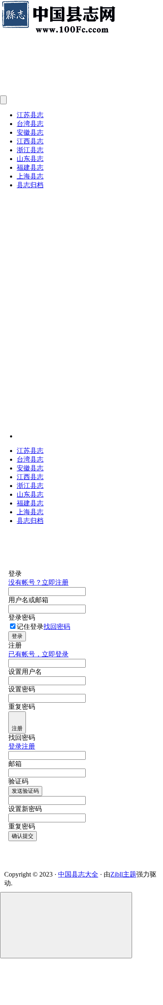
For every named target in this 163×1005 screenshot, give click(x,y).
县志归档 (30, 184)
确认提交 (22, 836)
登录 (17, 636)
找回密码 (56, 626)
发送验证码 (25, 791)
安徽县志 (30, 132)
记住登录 (30, 626)
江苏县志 (30, 114)
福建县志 (30, 167)
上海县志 (30, 176)
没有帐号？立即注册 (38, 582)
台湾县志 (30, 123)
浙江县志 (30, 149)
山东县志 (30, 158)
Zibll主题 (123, 874)
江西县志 (30, 141)
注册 (17, 728)
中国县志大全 (78, 874)
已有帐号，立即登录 (38, 654)
